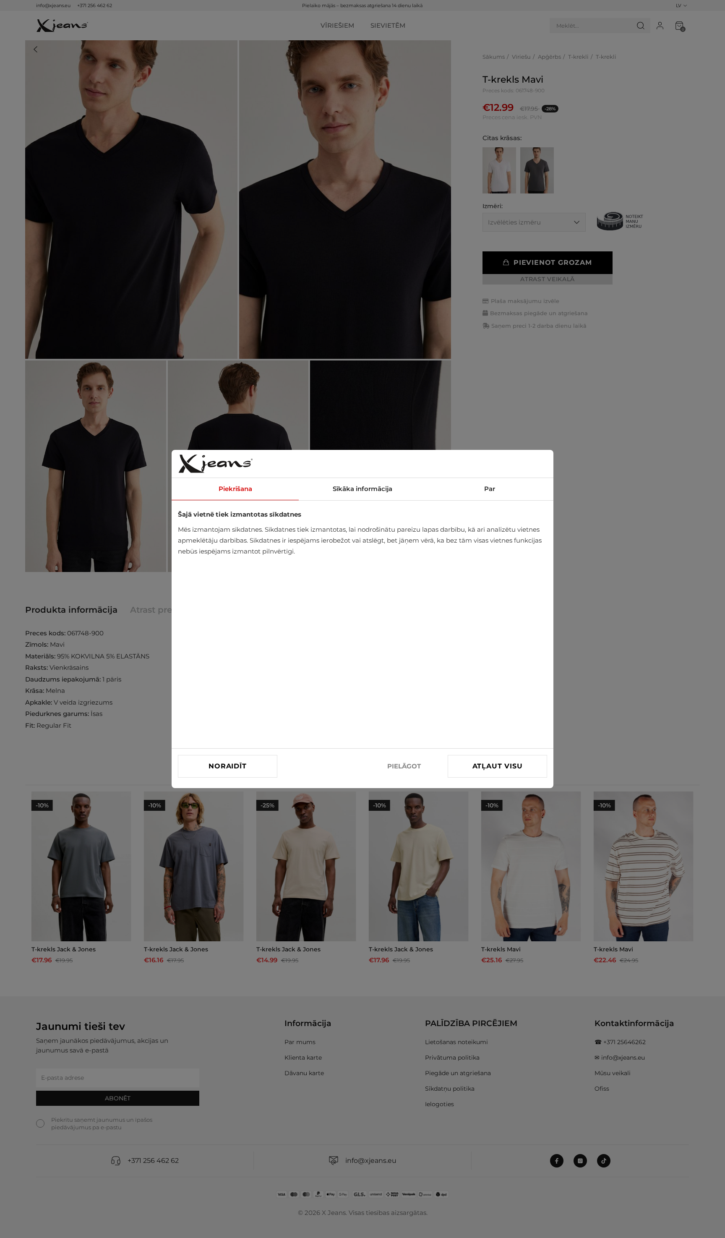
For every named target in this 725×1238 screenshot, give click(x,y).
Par (489, 489)
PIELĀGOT (404, 766)
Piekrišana (235, 489)
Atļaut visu (497, 766)
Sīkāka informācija (362, 489)
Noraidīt (227, 766)
